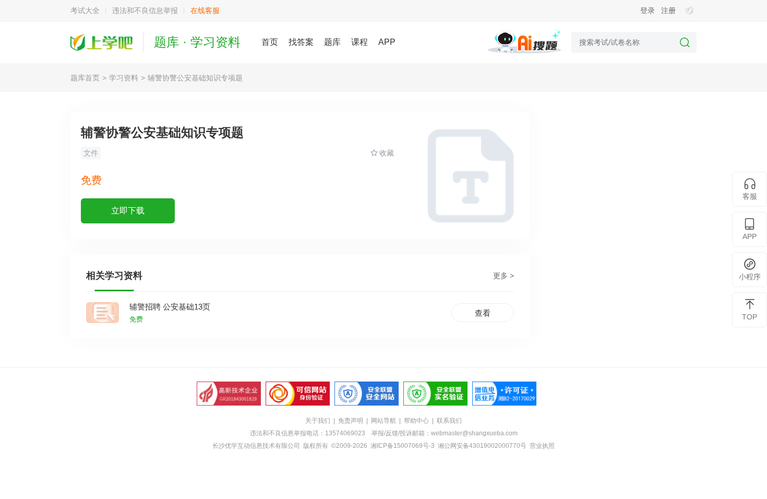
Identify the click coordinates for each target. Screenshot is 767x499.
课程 (359, 42)
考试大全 (85, 10)
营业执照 (542, 445)
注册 (668, 10)
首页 (269, 42)
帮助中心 (416, 420)
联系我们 (449, 420)
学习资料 (123, 77)
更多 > (503, 275)
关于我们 (317, 420)
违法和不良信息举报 (145, 10)
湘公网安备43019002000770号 (482, 445)
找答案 (301, 42)
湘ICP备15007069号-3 (402, 445)
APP (387, 42)
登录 (647, 10)
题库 (332, 42)
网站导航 (383, 420)
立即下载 (128, 210)
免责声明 (350, 420)
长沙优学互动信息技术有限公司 (256, 445)
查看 (482, 312)
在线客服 (205, 10)
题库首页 (85, 77)
